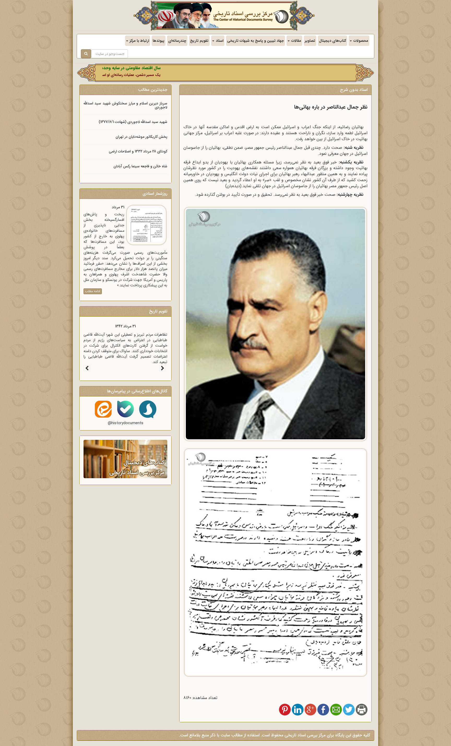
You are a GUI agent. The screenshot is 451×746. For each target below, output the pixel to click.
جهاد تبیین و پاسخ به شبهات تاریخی (255, 41)
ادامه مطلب (92, 291)
